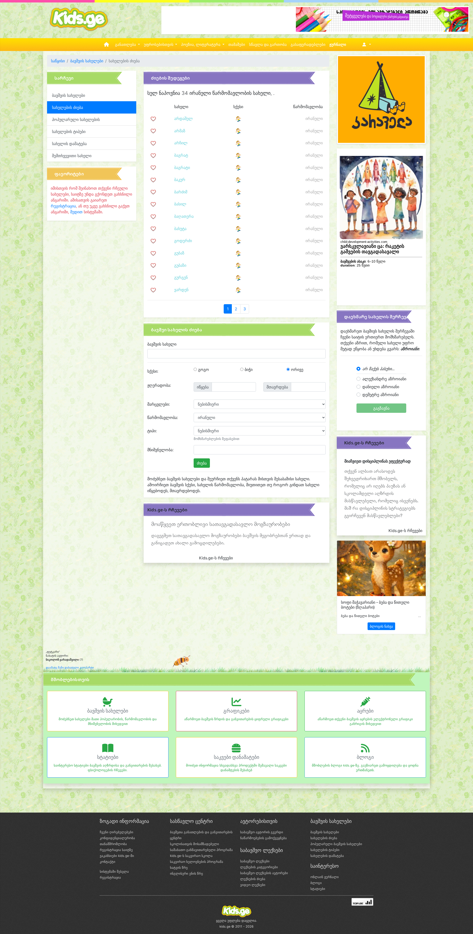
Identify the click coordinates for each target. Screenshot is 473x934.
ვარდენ (181, 289)
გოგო (203, 369)
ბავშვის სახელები (86, 60)
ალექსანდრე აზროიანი (384, 378)
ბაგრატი (182, 167)
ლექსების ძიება (252, 879)
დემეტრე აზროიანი (380, 394)
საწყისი (58, 60)
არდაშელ (183, 118)
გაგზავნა (381, 408)
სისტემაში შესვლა (114, 871)
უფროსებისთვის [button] (159, 44)
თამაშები (236, 44)
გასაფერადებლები (308, 44)
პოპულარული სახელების (76, 119)
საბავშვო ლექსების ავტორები (264, 873)
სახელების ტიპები (68, 131)
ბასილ (180, 203)
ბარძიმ (180, 191)
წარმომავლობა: (162, 417)
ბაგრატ (181, 155)
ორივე (296, 369)
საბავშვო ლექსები (255, 861)
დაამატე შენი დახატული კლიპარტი (70, 667)
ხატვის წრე (179, 867)
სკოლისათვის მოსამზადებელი (194, 844)
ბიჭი (248, 369)
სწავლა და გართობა (268, 44)
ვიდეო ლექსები (252, 885)
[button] (365, 44)
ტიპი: (152, 430)
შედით (76, 211)
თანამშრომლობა (113, 844)
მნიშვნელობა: (160, 449)
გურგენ (181, 277)
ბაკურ (179, 179)
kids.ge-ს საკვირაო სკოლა (191, 856)
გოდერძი (183, 240)
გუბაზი (180, 265)
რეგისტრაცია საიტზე (116, 850)
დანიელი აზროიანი (380, 386)
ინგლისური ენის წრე (186, 873)
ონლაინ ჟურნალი (324, 877)
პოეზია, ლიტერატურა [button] (201, 44)
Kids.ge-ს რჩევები (167, 510)
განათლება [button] (126, 44)
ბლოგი (365, 757)
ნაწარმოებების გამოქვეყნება (263, 838)
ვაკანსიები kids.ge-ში (117, 856)
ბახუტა (180, 228)
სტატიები (107, 757)
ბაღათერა (184, 216)
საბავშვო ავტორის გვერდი (261, 832)
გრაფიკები (236, 711)
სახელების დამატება (327, 856)
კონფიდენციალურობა (117, 838)
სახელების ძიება (323, 838)
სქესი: (152, 371)
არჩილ (180, 142)
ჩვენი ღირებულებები (116, 832)
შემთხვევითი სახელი (71, 155)
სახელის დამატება (69, 143)
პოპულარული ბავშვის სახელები (336, 844)
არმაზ (179, 130)
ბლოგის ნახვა (381, 626)
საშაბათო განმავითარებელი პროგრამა (201, 850)
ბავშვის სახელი (161, 344)
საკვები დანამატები (236, 757)
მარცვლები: (158, 404)
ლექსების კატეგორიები (259, 867)
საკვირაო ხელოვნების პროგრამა (196, 862)
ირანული (314, 118)
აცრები (365, 711)
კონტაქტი (107, 862)
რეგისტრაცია (63, 205)
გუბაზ (179, 252)
